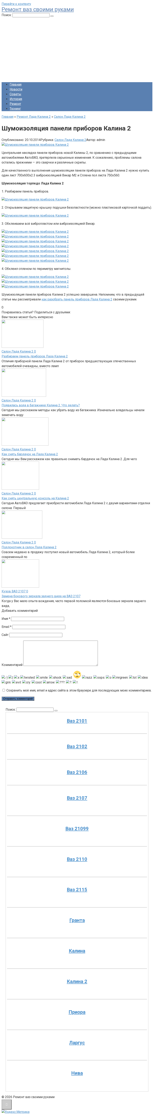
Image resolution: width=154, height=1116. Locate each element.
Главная (15, 84)
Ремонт (15, 104)
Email (6, 627)
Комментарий (12, 665)
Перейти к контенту (16, 4)
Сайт (5, 635)
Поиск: (7, 15)
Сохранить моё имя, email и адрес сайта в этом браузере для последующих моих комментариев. (79, 690)
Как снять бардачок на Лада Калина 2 (30, 454)
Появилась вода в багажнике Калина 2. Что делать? (41, 405)
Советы (15, 94)
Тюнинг (15, 109)
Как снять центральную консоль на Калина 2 (35, 498)
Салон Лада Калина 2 (70, 140)
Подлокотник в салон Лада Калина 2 (29, 547)
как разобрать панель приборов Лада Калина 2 (77, 299)
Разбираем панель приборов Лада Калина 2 (35, 356)
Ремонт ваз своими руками (38, 9)
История (16, 99)
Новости (16, 89)
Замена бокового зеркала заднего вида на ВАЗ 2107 (41, 596)
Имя (6, 619)
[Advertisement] (77, 51)
